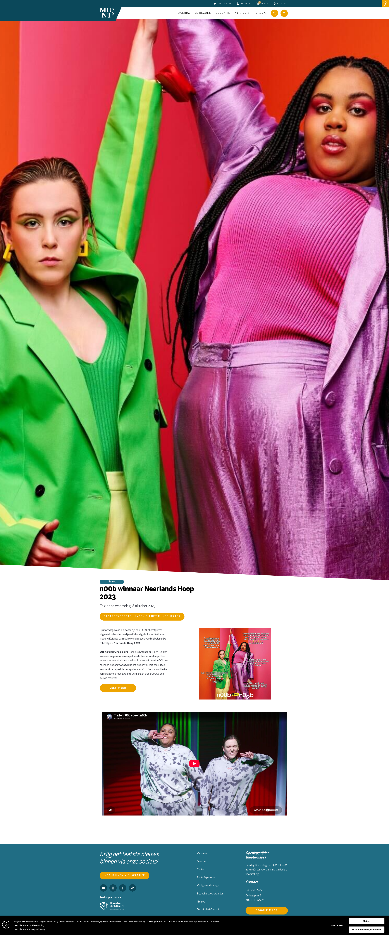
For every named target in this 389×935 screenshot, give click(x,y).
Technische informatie (208, 909)
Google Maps (266, 910)
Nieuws (201, 902)
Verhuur (242, 13)
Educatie (223, 13)
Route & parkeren (206, 877)
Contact (282, 4)
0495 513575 (254, 890)
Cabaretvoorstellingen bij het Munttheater (142, 616)
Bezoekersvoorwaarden (210, 893)
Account (246, 4)
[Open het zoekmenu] (274, 13)
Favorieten (224, 4)
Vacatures (202, 853)
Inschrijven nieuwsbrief (124, 875)
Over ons (202, 861)
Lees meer (118, 688)
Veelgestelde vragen (208, 885)
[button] (385, 3)
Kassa (264, 3)
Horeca (260, 13)
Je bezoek (203, 13)
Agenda (184, 13)
